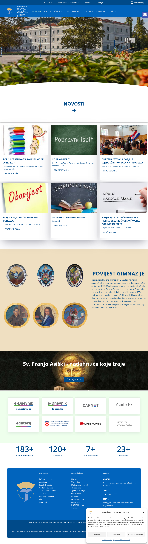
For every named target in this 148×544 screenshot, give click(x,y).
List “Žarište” (48, 3)
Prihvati (97, 534)
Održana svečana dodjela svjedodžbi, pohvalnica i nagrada (122, 161)
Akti (40, 499)
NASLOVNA (36, 11)
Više (112, 11)
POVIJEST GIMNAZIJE (118, 273)
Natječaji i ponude (46, 496)
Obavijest (43, 502)
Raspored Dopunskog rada (68, 217)
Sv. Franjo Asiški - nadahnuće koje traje (74, 363)
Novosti (74, 479)
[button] (145, 15)
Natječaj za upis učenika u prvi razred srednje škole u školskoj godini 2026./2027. (121, 221)
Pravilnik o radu (45, 485)
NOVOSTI (47, 11)
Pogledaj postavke (135, 534)
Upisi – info (75, 482)
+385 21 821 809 (110, 494)
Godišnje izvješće (46, 488)
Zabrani (116, 534)
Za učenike (57, 408)
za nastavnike (23, 408)
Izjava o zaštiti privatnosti (121, 540)
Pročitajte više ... (12, 173)
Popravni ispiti (61, 159)
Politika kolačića (107, 540)
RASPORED (89, 11)
